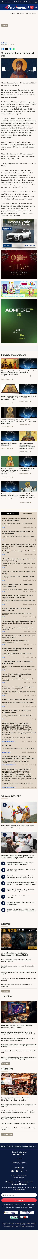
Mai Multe (6, 991)
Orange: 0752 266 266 (19, 1162)
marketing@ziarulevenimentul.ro (19, 1164)
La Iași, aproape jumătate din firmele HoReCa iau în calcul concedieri (17, 1)
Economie (32, 1146)
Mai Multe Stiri (8, 1134)
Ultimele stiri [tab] (10, 513)
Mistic (22, 13)
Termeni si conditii (19, 1177)
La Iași (3, 1146)
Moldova (10, 1146)
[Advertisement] (22, 27)
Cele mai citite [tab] (28, 513)
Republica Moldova (21, 1146)
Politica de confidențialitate (19, 1175)
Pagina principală (14, 13)
